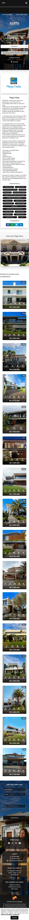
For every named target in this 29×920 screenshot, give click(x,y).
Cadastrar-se (14, 817)
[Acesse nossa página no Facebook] (9, 843)
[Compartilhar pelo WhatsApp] (12, 224)
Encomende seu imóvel (14, 887)
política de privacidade (6, 914)
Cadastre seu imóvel (14, 885)
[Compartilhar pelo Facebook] (8, 224)
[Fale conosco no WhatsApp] (12, 843)
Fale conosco (14, 889)
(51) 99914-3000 (22, 14)
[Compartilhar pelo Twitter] (16, 224)
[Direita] (26, 252)
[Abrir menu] (26, 3)
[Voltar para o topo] (3, 905)
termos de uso (16, 914)
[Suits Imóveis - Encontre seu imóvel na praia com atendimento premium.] (14, 24)
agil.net (20, 901)
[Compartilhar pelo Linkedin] (21, 224)
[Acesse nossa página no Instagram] (16, 843)
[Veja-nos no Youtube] (20, 843)
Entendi (14, 917)
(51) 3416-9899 (8, 14)
